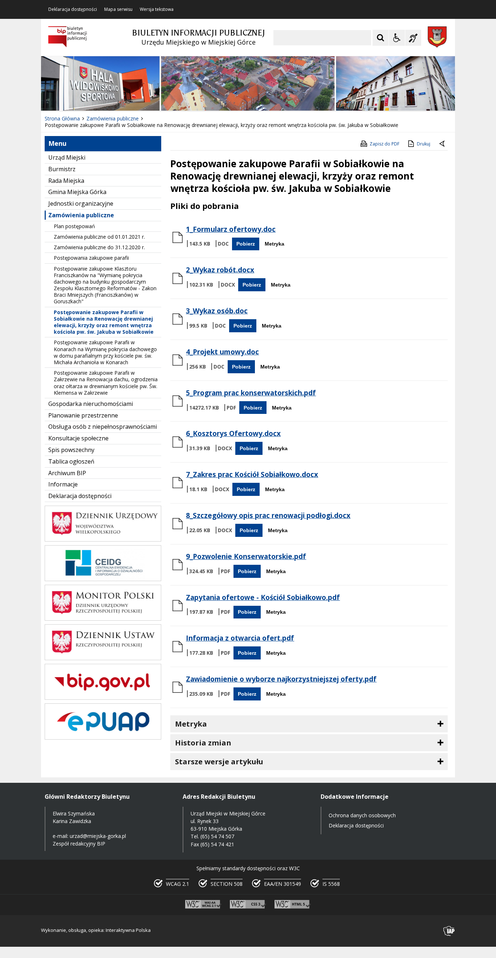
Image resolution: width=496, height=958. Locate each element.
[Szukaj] (381, 38)
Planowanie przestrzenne (83, 415)
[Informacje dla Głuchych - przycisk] (413, 38)
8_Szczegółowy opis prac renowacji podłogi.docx (268, 515)
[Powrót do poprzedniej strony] (443, 144)
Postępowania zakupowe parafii (91, 257)
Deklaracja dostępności (72, 9)
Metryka (274, 244)
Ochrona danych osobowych (362, 815)
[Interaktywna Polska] (449, 931)
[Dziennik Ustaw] (103, 658)
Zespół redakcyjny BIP (79, 843)
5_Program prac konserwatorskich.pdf (251, 393)
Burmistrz (62, 169)
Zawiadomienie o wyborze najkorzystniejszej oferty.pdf (281, 679)
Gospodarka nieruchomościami (90, 404)
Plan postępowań (74, 226)
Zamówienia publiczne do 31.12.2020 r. (99, 247)
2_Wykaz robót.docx (220, 270)
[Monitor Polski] (103, 619)
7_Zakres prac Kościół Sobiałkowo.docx (252, 474)
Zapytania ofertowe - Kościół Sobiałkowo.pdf (263, 597)
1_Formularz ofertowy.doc (231, 229)
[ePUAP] (103, 738)
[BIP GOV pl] (103, 698)
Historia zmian (203, 743)
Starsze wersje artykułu (219, 761)
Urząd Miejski (66, 157)
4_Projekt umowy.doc (222, 352)
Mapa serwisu (118, 9)
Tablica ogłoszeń (71, 461)
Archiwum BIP (67, 473)
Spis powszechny (71, 450)
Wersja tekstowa (157, 9)
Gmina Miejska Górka (77, 192)
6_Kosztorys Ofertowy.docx (233, 433)
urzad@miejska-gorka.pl (98, 835)
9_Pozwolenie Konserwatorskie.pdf (246, 556)
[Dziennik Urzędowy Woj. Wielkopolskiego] (103, 540)
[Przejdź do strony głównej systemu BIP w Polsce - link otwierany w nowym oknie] (67, 37)
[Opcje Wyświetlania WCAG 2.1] (397, 38)
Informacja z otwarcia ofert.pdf (240, 638)
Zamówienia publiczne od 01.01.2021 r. (99, 236)
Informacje (63, 484)
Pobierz (245, 244)
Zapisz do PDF (384, 144)
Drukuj (423, 144)
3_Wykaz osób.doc (217, 311)
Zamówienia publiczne (81, 215)
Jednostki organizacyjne (80, 203)
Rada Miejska (66, 181)
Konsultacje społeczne (78, 438)
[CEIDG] (103, 579)
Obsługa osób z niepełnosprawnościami (102, 427)
